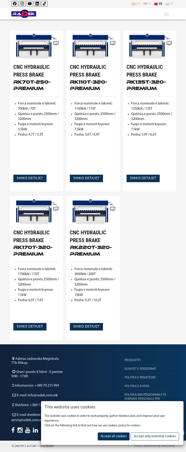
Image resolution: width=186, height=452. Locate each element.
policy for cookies (129, 425)
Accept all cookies (114, 436)
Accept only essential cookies (155, 436)
